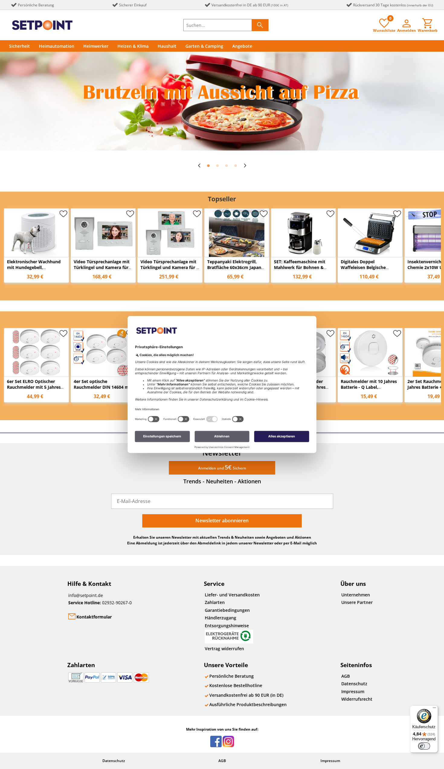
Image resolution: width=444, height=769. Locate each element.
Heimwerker (95, 46)
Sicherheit (19, 46)
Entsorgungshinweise (227, 625)
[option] (222, 101)
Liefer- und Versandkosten (232, 595)
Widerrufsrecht (356, 699)
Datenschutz (354, 683)
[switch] (424, 746)
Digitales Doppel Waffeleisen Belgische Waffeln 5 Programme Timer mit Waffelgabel (364, 270)
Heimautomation (56, 46)
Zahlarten (215, 602)
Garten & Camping (204, 46)
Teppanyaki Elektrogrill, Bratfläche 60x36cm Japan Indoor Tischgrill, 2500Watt (235, 267)
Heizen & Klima (133, 46)
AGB (345, 676)
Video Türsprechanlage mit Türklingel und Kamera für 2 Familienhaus (169, 267)
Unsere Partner (357, 602)
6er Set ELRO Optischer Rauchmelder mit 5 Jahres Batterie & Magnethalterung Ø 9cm (36, 389)
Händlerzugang (220, 618)
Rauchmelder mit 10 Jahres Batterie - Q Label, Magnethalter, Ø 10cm (369, 387)
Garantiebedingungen (227, 610)
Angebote (242, 46)
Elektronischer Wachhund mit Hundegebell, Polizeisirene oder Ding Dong (34, 270)
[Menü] (434, 709)
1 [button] (208, 166)
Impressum (352, 691)
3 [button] (227, 166)
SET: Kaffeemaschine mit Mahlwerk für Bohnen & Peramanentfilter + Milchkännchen (299, 270)
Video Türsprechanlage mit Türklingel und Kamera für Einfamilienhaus (102, 267)
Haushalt (167, 46)
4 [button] (236, 166)
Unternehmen (355, 595)
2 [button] (217, 166)
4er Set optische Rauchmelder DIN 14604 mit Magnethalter (103, 387)
